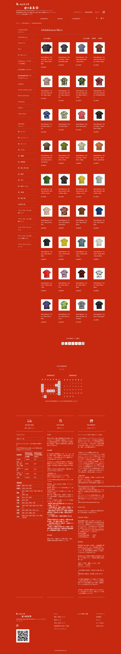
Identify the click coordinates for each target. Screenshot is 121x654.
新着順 (100, 38)
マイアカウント (78, 12)
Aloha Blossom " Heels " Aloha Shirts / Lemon (64, 316)
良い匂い (21, 180)
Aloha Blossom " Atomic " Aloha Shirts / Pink (46, 222)
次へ (83, 343)
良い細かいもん (23, 186)
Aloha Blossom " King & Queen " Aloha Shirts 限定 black (64, 59)
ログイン (97, 12)
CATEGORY (44, 18)
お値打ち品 (21, 204)
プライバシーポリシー (60, 629)
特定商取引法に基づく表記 (61, 626)
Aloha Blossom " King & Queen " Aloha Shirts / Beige (81, 158)
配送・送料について (59, 617)
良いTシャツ (22, 144)
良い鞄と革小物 (23, 168)
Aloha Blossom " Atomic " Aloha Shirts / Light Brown (64, 222)
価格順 (94, 38)
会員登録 (98, 617)
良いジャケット (23, 138)
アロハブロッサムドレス (24, 228)
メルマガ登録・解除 (82, 614)
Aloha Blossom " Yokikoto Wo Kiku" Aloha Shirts (81, 316)
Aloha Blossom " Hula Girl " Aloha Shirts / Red (46, 285)
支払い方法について (59, 623)
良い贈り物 (21, 198)
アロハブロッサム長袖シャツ (24, 220)
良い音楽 (21, 192)
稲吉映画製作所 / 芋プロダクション (24, 77)
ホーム (17, 23)
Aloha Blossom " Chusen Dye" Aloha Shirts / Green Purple (99, 59)
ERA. (19, 49)
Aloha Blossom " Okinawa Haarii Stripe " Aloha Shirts (81, 59)
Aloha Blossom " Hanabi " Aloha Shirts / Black (46, 254)
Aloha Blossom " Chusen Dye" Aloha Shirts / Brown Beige (46, 93)
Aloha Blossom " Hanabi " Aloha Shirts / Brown (81, 222)
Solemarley (21, 102)
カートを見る (100, 623)
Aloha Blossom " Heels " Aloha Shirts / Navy (46, 316)
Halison (20, 108)
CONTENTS (76, 18)
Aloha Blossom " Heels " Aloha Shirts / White (99, 285)
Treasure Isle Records (25, 90)
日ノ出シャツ (22, 55)
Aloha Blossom (25, 23)
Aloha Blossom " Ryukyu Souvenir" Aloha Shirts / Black (64, 191)
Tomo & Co (21, 43)
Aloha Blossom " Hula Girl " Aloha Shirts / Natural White (99, 254)
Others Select (22, 114)
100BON (21, 84)
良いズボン (21, 150)
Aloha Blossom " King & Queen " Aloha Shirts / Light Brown (99, 158)
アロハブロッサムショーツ (24, 245)
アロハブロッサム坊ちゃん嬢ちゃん (24, 237)
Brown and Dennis (23, 95)
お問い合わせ (100, 626)
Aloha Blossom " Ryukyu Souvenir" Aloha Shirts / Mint (99, 191)
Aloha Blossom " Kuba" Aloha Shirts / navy (46, 126)
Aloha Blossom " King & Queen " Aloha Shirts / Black (99, 126)
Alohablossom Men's (37, 23)
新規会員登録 (88, 12)
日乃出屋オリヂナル (24, 70)
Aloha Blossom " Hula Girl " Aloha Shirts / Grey (81, 254)
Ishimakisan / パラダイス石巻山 (24, 62)
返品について (58, 620)
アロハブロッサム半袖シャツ (24, 212)
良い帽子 (21, 174)
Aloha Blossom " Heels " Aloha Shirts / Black (81, 285)
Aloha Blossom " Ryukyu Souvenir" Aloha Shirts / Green (46, 191)
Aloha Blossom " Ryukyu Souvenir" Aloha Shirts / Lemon (81, 191)
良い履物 (21, 156)
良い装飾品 (21, 162)
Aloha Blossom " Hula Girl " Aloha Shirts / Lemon (64, 254)
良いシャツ (21, 132)
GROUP (59, 18)
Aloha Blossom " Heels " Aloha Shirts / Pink (64, 285)
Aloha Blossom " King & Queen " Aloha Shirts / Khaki (64, 158)
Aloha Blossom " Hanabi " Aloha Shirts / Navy (99, 222)
